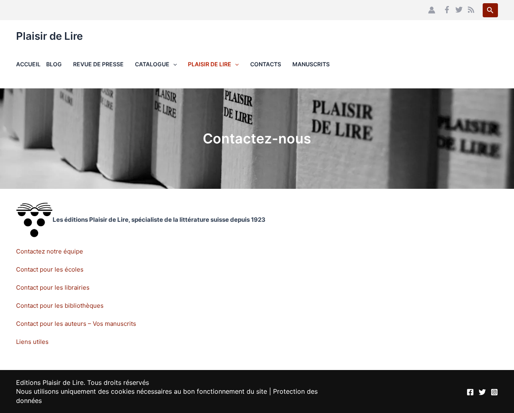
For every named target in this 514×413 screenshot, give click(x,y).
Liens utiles (32, 342)
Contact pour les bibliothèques (60, 305)
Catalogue (152, 64)
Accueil (28, 64)
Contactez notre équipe (49, 251)
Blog (54, 64)
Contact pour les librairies (53, 287)
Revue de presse (98, 64)
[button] (490, 10)
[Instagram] (494, 392)
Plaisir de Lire (49, 36)
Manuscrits (311, 64)
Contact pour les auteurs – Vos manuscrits (76, 323)
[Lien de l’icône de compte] (431, 10)
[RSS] (471, 9)
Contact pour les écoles (50, 269)
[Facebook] (447, 9)
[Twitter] (459, 9)
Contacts (265, 64)
